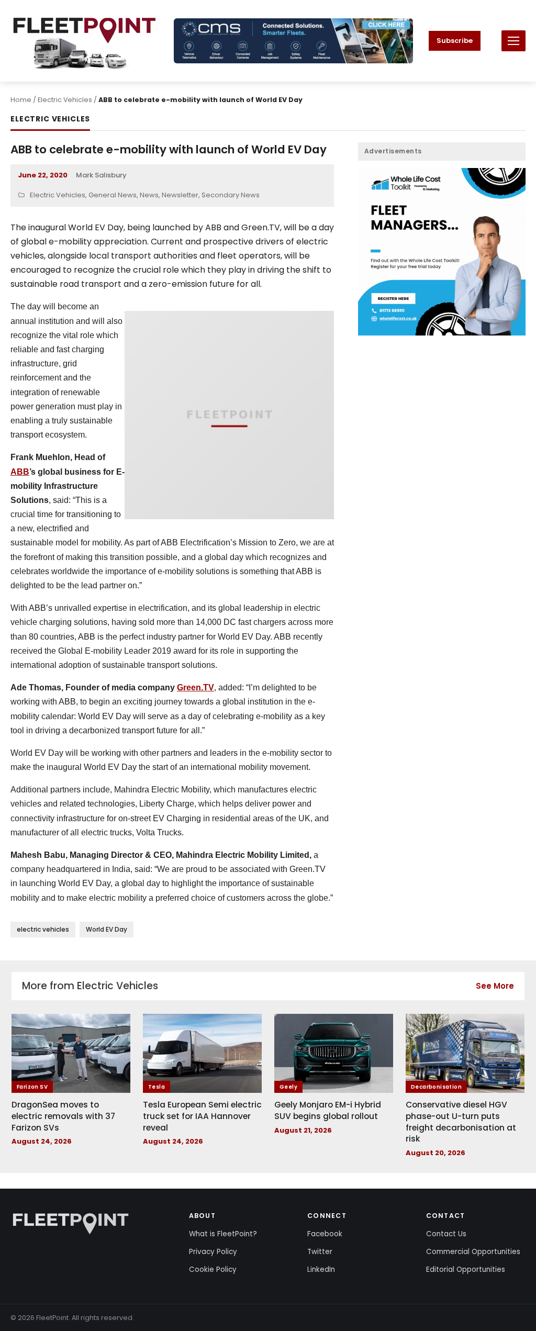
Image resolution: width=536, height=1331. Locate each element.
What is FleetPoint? (223, 1234)
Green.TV (195, 687)
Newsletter (180, 195)
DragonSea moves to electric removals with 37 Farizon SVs (63, 1116)
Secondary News (231, 195)
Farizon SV (32, 1087)
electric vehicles (43, 929)
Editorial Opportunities (465, 1269)
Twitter (319, 1252)
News (149, 195)
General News (112, 195)
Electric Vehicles (65, 99)
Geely (288, 1087)
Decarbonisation (436, 1087)
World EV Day (106, 929)
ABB (19, 471)
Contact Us (446, 1234)
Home (20, 99)
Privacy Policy (213, 1252)
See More (495, 985)
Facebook (324, 1234)
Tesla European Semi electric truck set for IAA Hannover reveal (202, 1116)
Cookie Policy (213, 1269)
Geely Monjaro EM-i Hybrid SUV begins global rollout (327, 1110)
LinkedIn (321, 1269)
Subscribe (455, 41)
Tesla (156, 1087)
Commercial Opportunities (473, 1252)
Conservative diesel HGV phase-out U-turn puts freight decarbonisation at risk (461, 1121)
